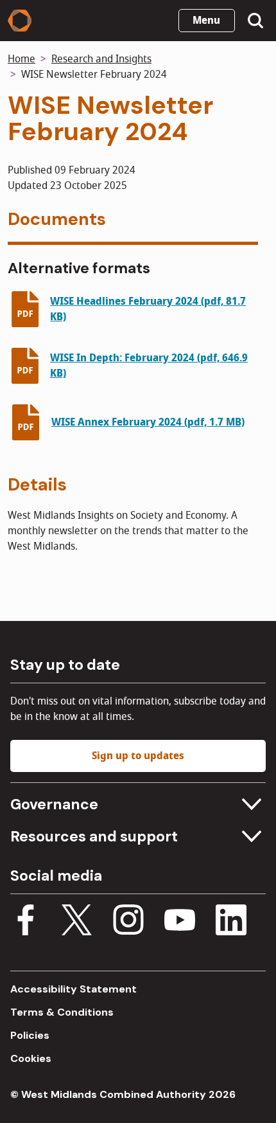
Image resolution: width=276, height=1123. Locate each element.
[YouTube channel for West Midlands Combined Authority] (179, 922)
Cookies (30, 1058)
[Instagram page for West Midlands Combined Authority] (128, 922)
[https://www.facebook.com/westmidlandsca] (25, 922)
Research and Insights (101, 59)
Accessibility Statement (73, 989)
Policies (29, 1035)
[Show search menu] (255, 21)
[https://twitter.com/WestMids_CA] (77, 922)
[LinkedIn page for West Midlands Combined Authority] (231, 922)
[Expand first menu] (250, 804)
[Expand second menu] (250, 836)
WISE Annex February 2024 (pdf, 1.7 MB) (148, 422)
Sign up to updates (138, 756)
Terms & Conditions (62, 1012)
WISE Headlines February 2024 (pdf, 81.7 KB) (148, 309)
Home (21, 59)
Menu (206, 20)
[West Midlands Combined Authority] (19, 20)
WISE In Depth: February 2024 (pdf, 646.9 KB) (149, 365)
